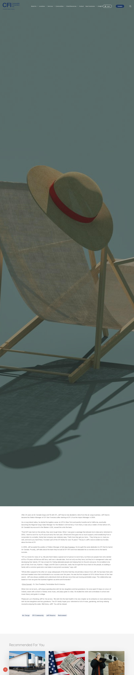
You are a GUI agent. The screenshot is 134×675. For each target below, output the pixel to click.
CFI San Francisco (68, 547)
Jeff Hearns (50, 615)
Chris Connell (55, 283)
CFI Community (38, 615)
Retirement (62, 615)
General (67, 260)
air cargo (26, 615)
